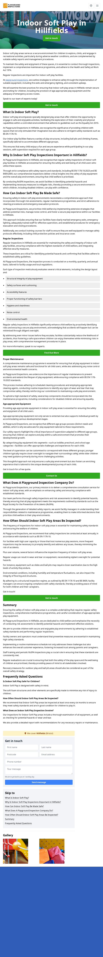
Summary (9, 819)
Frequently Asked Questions (18, 823)
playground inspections (17, 80)
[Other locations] (91, 5)
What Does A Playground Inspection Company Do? (29, 810)
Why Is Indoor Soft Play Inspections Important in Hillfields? (33, 802)
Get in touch (51, 38)
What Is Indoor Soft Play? (17, 797)
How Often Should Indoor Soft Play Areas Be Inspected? (31, 814)
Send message (39, 782)
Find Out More (51, 352)
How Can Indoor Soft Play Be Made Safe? (24, 806)
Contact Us (51, 475)
